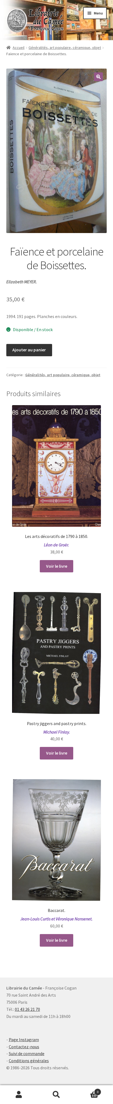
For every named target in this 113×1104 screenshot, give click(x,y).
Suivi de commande (26, 1053)
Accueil (18, 47)
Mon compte (19, 1094)
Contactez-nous (24, 1046)
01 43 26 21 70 (27, 1009)
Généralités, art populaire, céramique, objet (65, 47)
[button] (98, 76)
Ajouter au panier (29, 349)
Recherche (56, 1094)
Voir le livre (56, 566)
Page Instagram (24, 1039)
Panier (87, 1090)
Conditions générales (29, 1060)
